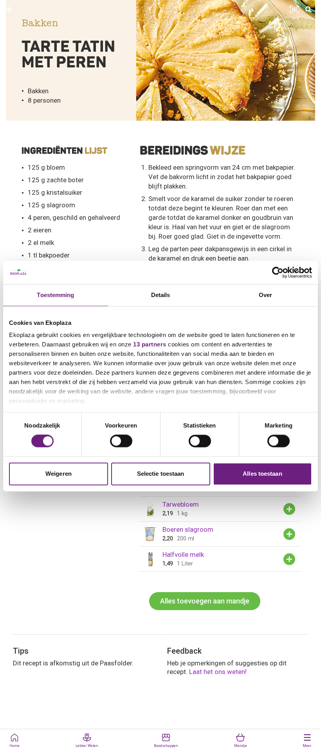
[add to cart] (289, 509)
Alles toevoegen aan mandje (204, 601)
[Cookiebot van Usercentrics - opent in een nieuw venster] (277, 272)
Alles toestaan (262, 473)
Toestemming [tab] (55, 295)
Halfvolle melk (183, 554)
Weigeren (58, 473)
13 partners (149, 344)
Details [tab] (160, 295)
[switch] (121, 441)
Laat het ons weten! (218, 672)
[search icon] (308, 9)
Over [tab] (265, 295)
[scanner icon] (294, 9)
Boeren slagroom (187, 529)
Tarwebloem (180, 504)
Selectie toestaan (160, 473)
